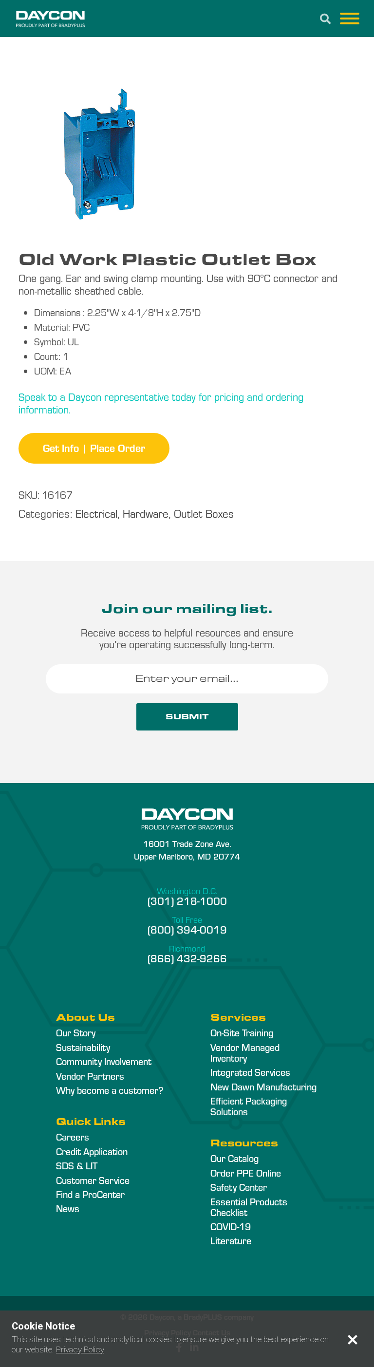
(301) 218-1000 (187, 900)
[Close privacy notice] (352, 1339)
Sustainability (83, 1047)
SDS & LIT (76, 1165)
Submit (187, 716)
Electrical (96, 513)
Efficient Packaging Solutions (248, 1106)
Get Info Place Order (94, 447)
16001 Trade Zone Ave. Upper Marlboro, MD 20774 (187, 849)
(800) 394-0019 (187, 929)
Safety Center (238, 1186)
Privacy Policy (80, 1349)
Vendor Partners (90, 1075)
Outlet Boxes (204, 513)
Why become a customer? (109, 1090)
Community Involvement (103, 1061)
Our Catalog (234, 1158)
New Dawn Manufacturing (263, 1086)
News (67, 1208)
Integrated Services (250, 1072)
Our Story (75, 1032)
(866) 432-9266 (187, 958)
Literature (230, 1240)
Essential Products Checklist (248, 1206)
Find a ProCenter (90, 1194)
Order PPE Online (245, 1172)
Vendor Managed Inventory (245, 1052)
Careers (72, 1136)
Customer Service (93, 1180)
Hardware (145, 513)
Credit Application (92, 1151)
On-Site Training (241, 1032)
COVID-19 (230, 1226)
